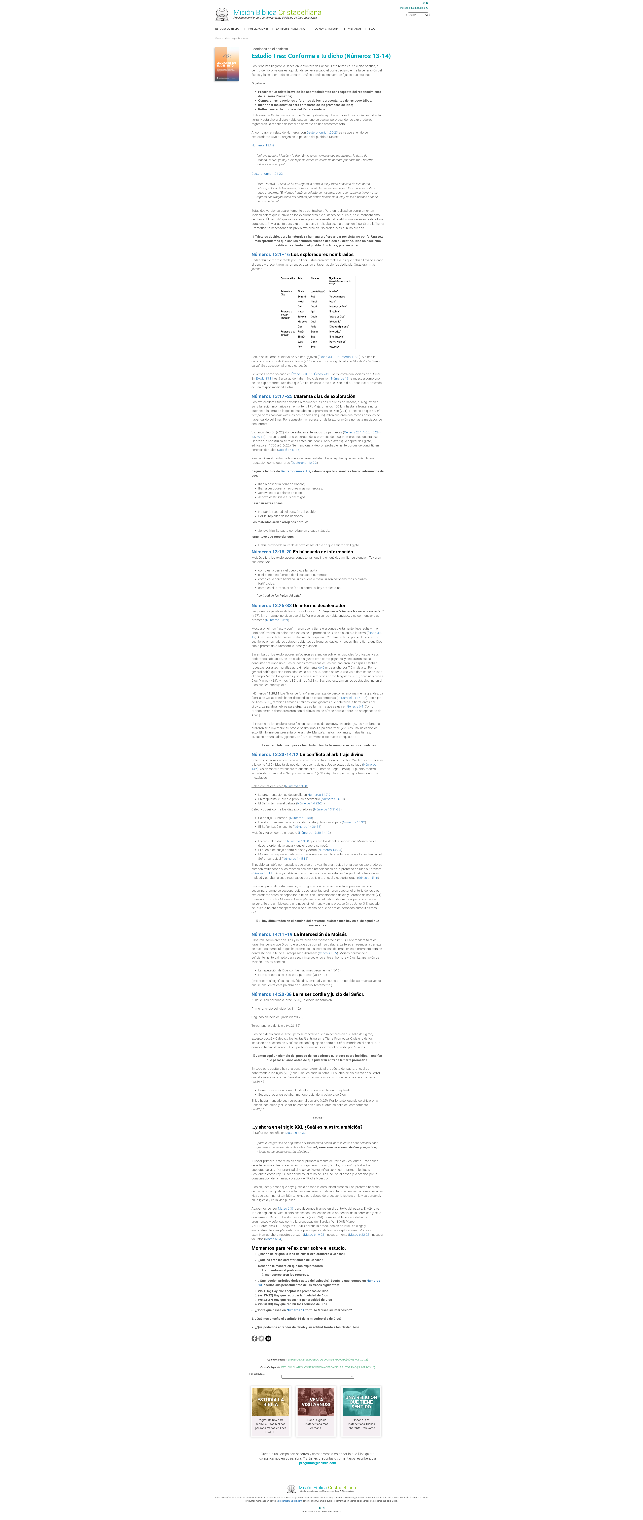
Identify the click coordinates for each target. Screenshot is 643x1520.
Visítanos (355, 28)
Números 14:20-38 (272, 994)
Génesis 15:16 (368, 878)
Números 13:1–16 (271, 254)
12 (305, 858)
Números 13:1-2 (263, 145)
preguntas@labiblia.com (290, 1501)
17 (253, 637)
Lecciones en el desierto (270, 49)
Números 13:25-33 (272, 605)
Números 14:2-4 (329, 850)
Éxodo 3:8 (374, 633)
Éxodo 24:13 (323, 374)
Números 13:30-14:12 (275, 754)
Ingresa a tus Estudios (412, 7)
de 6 (321, 667)
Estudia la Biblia (227, 28)
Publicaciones (258, 28)
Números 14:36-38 (307, 827)
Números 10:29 (277, 620)
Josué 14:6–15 (289, 450)
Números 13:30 (296, 786)
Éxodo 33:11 (327, 357)
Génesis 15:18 (262, 873)
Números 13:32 (354, 822)
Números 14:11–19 (272, 934)
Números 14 (296, 1310)
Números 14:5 (293, 858)
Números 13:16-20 (272, 552)
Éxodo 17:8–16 (302, 374)
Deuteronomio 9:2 (304, 463)
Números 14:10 (333, 799)
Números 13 (340, 378)
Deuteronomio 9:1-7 (295, 471)
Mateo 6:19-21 (314, 1235)
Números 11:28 (348, 357)
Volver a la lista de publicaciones (231, 38)
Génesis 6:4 (355, 706)
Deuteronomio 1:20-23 (322, 132)
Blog (372, 28)
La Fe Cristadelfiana (290, 28)
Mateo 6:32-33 (295, 1133)
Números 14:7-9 (319, 795)
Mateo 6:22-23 (359, 1235)
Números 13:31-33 (327, 809)
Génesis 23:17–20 (357, 432)
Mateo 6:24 (273, 1239)
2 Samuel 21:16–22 (352, 698)
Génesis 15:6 (328, 953)
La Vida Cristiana (326, 28)
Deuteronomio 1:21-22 (267, 174)
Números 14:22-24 (310, 803)
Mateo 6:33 (286, 1208)
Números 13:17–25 (272, 396)
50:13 (260, 437)
